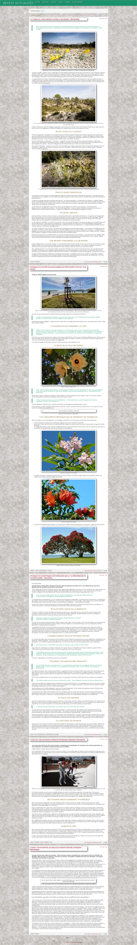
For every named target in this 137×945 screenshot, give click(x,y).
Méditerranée (41, 734)
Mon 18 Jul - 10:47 (103, 739)
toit (51, 842)
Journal (37, 2)
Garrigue (37, 261)
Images (68, 2)
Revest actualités (18, 2)
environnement (43, 570)
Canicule (36, 842)
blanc (31, 842)
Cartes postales (78, 2)
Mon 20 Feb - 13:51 (103, 575)
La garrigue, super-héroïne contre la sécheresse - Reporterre (54, 19)
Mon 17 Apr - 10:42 (103, 18)
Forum (61, 2)
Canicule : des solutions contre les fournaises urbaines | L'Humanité (57, 740)
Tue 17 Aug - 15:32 (103, 846)
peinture (46, 842)
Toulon (49, 570)
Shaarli (53, 941)
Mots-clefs (45, 2)
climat (32, 261)
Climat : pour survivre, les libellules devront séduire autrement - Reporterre (56, 849)
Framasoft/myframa (78, 942)
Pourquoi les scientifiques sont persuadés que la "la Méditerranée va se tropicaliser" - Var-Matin (58, 577)
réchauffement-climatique (52, 734)
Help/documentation (70, 942)
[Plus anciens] (30, 937)
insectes (37, 933)
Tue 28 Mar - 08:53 (103, 266)
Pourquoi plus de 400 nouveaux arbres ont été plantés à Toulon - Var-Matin (58, 268)
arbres (32, 570)
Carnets (54, 2)
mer (36, 734)
